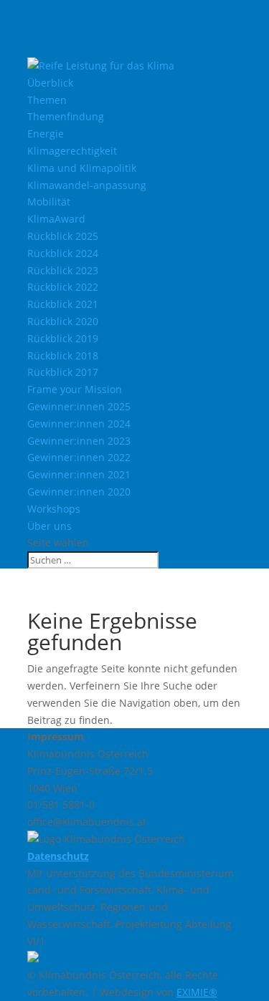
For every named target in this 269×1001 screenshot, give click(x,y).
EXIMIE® (196, 992)
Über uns (49, 526)
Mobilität (48, 201)
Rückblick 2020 (62, 321)
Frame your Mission (74, 389)
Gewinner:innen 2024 (79, 423)
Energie (45, 133)
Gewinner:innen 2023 (79, 441)
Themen (47, 100)
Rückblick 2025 (62, 236)
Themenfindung (65, 116)
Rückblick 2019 (62, 338)
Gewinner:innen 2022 (79, 457)
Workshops (53, 509)
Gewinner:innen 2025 (79, 406)
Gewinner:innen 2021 (79, 474)
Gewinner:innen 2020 (79, 491)
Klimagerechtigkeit (72, 151)
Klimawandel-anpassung (86, 185)
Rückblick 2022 (62, 287)
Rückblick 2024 (62, 253)
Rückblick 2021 (62, 304)
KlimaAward (56, 219)
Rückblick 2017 (62, 372)
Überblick (50, 83)
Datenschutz (58, 856)
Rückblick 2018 (62, 355)
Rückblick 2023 (62, 270)
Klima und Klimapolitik (81, 168)
